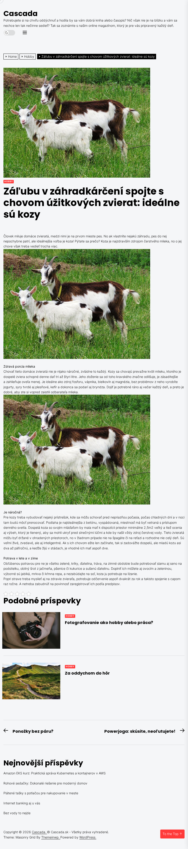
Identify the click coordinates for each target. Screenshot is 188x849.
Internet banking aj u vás (21, 803)
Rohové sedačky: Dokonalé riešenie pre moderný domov (45, 783)
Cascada (20, 13)
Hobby (8, 181)
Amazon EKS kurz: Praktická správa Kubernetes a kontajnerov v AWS (54, 773)
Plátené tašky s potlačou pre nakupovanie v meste (40, 793)
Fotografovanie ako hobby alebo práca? (109, 622)
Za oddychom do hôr (87, 673)
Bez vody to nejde (16, 813)
